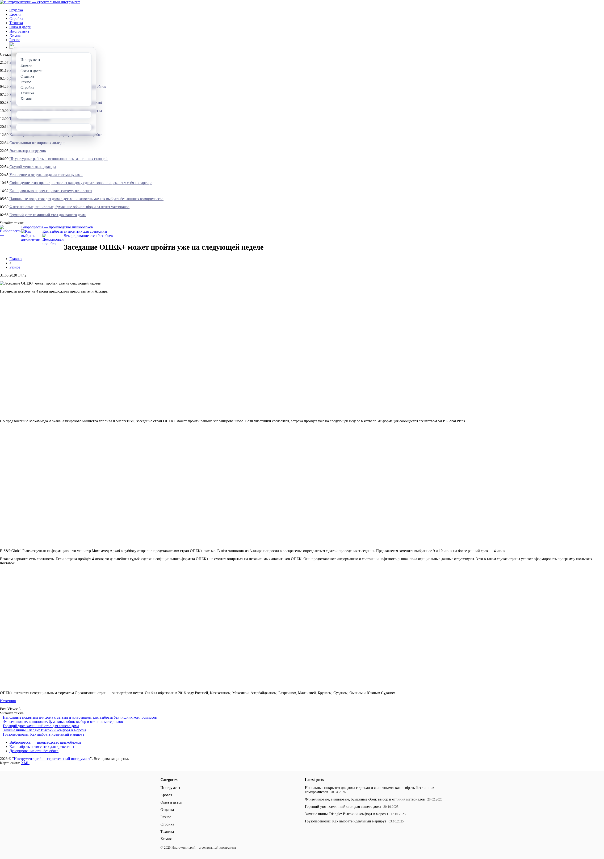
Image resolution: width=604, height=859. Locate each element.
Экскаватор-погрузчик (27, 151)
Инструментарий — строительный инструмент (52, 759)
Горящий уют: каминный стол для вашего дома (47, 215)
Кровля (15, 14)
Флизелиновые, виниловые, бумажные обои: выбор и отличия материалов (69, 207)
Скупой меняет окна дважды (32, 167)
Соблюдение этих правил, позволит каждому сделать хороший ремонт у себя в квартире (80, 183)
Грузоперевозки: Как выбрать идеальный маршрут (43, 734)
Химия (15, 36)
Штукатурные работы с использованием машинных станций (58, 159)
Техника (16, 23)
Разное (14, 40)
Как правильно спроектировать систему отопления (50, 191)
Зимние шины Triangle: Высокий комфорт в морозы (44, 730)
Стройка (16, 19)
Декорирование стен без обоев (88, 236)
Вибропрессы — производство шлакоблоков (57, 227)
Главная (15, 259)
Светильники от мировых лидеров (37, 143)
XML (25, 763)
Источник (8, 701)
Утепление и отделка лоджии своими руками (46, 175)
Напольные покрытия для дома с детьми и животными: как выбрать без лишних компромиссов (86, 199)
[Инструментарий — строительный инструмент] (40, 2)
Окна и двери (20, 27)
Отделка (16, 10)
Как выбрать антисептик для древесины (74, 231)
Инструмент (19, 31)
